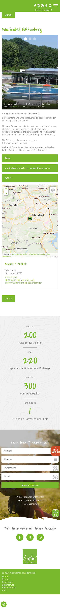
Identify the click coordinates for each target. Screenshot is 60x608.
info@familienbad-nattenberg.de (20, 280)
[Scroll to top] (53, 601)
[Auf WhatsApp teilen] (40, 537)
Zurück (8, 15)
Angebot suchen (30, 485)
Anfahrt (8, 178)
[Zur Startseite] (10, 6)
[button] (25, 38)
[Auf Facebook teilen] (19, 537)
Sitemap (6, 579)
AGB (4, 590)
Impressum (7, 582)
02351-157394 (11, 277)
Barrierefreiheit (9, 587)
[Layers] (53, 190)
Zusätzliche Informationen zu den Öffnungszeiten (27, 168)
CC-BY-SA (13, 106)
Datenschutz (8, 584)
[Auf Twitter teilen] (30, 537)
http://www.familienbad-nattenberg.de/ (23, 282)
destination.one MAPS (19, 254)
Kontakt (6, 576)
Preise (7, 158)
